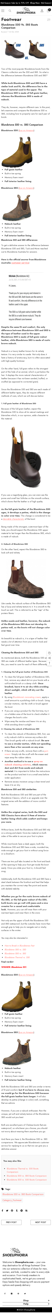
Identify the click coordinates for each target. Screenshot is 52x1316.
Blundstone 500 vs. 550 (15, 949)
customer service (20, 262)
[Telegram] (21, 1210)
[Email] (26, 1210)
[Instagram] (11, 1293)
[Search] (9, 10)
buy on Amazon (26, 130)
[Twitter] (7, 1210)
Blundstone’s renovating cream (27, 697)
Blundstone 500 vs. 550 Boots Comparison (27, 1179)
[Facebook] (2, 1210)
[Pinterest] (12, 1210)
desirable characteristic (13, 519)
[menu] (2, 10)
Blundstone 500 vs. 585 (15, 953)
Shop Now (35, 3)
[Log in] (42, 10)
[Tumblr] (17, 1210)
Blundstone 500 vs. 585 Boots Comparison (27, 1175)
